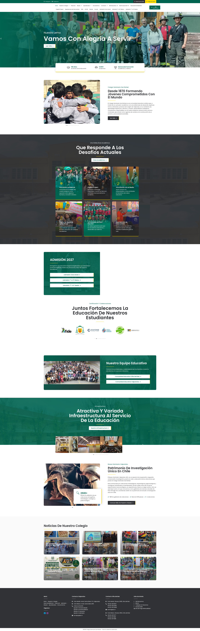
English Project (59, 9)
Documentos (96, 5)
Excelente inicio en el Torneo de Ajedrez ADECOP (59, 545)
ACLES (86, 9)
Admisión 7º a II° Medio (132, 9)
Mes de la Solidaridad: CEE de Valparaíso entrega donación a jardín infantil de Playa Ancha (99, 570)
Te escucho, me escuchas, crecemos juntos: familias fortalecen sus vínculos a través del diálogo (138, 570)
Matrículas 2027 (123, 5)
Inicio (56, 5)
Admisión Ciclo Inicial (105, 9)
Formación (87, 548)
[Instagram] (47, 613)
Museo (78, 5)
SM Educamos (113, 5)
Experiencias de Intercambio (72, 9)
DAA (82, 9)
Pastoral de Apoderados (138, 573)
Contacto (103, 5)
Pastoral (73, 5)
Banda (91, 9)
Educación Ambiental (136, 5)
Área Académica (50, 548)
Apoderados (86, 5)
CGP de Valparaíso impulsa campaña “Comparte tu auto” (61, 571)
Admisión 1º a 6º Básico (118, 9)
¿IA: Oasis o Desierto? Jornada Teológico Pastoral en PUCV (96, 545)
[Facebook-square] (45, 613)
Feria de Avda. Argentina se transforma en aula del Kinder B (135, 545)
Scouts (96, 9)
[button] (1, 38)
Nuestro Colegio (63, 5)
